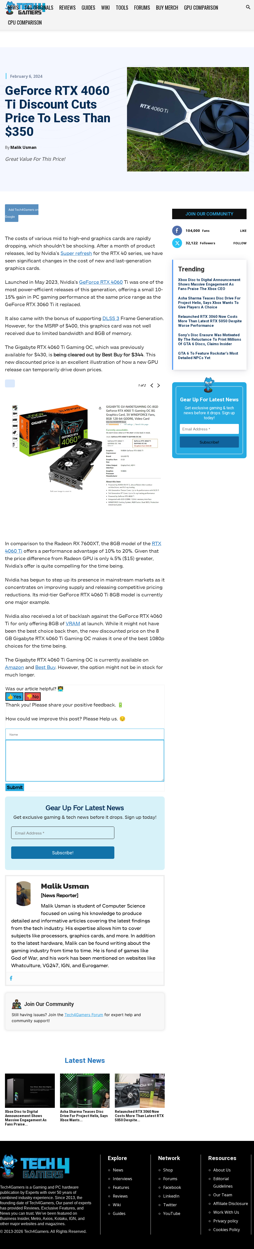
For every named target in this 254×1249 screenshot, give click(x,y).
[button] (248, 7)
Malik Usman (23, 147)
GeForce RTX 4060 (101, 282)
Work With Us (226, 1212)
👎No (33, 696)
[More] (141, 214)
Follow (240, 243)
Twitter (170, 1204)
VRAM (73, 623)
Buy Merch (167, 7)
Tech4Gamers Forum (83, 1014)
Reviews (67, 7)
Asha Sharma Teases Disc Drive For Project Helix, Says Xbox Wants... (84, 1116)
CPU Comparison (25, 22)
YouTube (171, 1213)
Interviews (122, 1178)
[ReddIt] (130, 214)
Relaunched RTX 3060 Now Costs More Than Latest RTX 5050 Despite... (139, 1116)
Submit (15, 787)
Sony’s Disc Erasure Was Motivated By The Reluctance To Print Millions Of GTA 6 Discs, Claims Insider (209, 339)
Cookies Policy (226, 1229)
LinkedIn (171, 1196)
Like (243, 231)
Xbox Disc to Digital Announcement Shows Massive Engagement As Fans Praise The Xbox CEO (209, 284)
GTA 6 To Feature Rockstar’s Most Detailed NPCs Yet (208, 355)
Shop (168, 1170)
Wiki (105, 7)
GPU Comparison (201, 7)
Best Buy (45, 667)
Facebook (172, 1187)
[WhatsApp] (118, 214)
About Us (222, 1170)
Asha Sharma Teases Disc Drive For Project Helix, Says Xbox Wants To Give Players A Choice (209, 302)
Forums (142, 7)
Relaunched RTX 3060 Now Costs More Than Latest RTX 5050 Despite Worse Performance (210, 321)
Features (121, 1187)
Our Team (222, 1195)
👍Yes (14, 696)
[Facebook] (95, 214)
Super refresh (76, 253)
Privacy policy (225, 1221)
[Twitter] (107, 214)
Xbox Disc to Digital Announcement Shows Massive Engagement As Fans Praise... (26, 1118)
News (13, 7)
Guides (88, 7)
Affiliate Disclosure (230, 1203)
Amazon (14, 667)
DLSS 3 (110, 318)
